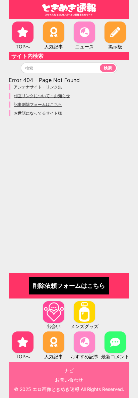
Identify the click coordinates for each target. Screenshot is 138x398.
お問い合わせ (69, 380)
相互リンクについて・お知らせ (42, 95)
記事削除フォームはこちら (38, 104)
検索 (108, 67)
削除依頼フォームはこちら (69, 285)
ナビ (69, 370)
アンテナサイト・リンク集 (38, 86)
